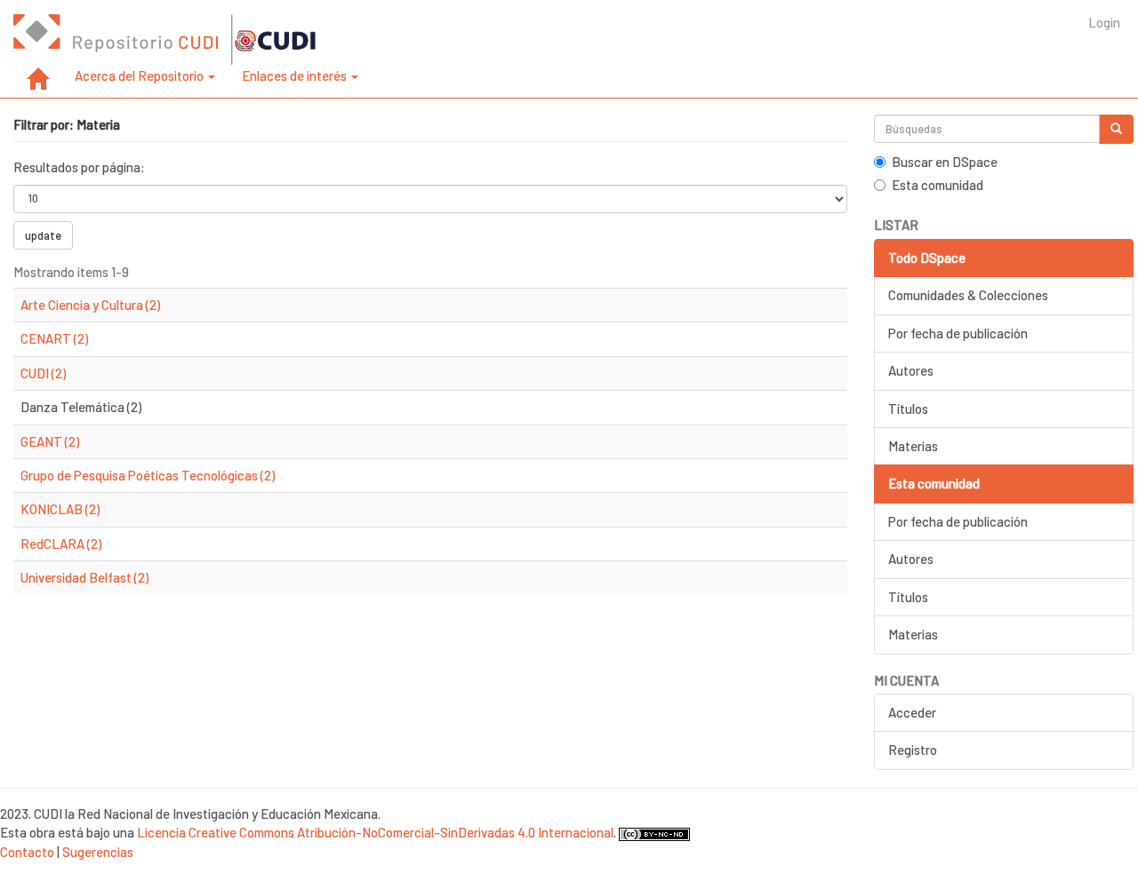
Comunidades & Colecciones (968, 295)
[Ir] (1116, 129)
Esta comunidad (937, 185)
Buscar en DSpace (945, 162)
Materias (913, 446)
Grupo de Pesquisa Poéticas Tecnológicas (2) (147, 475)
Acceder (912, 712)
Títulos (908, 409)
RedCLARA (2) (60, 544)
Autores (911, 370)
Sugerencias (97, 852)
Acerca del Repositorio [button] (140, 75)
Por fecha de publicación (958, 333)
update (43, 235)
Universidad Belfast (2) (84, 577)
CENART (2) (54, 338)
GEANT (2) (49, 441)
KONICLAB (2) (60, 509)
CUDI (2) (43, 373)
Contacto (27, 852)
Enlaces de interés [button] (295, 75)
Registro (912, 750)
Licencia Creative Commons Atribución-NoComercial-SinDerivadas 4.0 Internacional (375, 832)
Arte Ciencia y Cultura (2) (90, 305)
